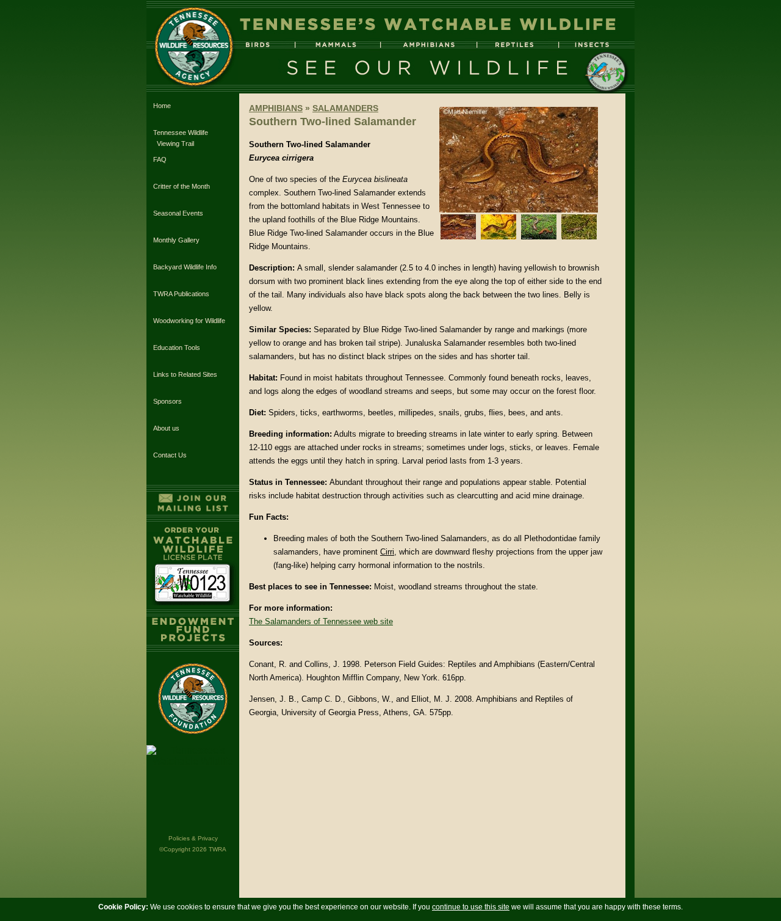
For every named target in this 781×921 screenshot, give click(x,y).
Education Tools (176, 347)
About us (166, 428)
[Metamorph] (579, 236)
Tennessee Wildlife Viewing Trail (180, 138)
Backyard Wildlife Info (185, 267)
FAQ (160, 159)
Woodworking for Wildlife (189, 320)
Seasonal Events (178, 213)
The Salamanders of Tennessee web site (321, 621)
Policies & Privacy (193, 838)
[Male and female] (539, 236)
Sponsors (167, 401)
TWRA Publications (181, 293)
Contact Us (170, 455)
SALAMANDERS (345, 108)
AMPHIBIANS (276, 108)
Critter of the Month (181, 186)
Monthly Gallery (176, 240)
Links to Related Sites (185, 374)
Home (162, 105)
